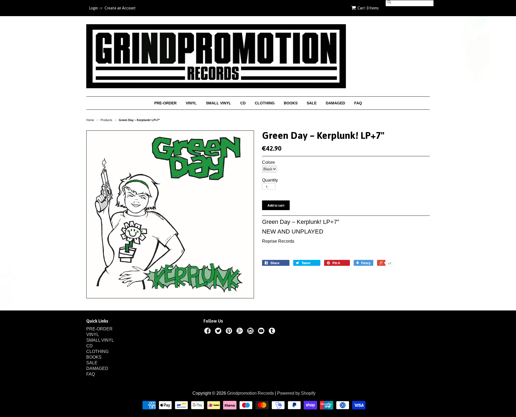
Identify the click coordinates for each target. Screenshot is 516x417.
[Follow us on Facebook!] (208, 332)
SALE (312, 103)
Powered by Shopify (296, 393)
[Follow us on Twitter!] (219, 332)
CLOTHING (265, 103)
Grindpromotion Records (250, 393)
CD (243, 103)
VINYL (191, 103)
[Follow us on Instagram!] (251, 332)
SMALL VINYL (218, 103)
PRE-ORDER (165, 103)
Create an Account (120, 8)
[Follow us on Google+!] (240, 332)
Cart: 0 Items (368, 8)
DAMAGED (335, 103)
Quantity (270, 180)
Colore (268, 162)
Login (93, 8)
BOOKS (291, 103)
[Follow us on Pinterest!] (230, 332)
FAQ (358, 103)
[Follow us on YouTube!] (262, 332)
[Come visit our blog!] (273, 332)
